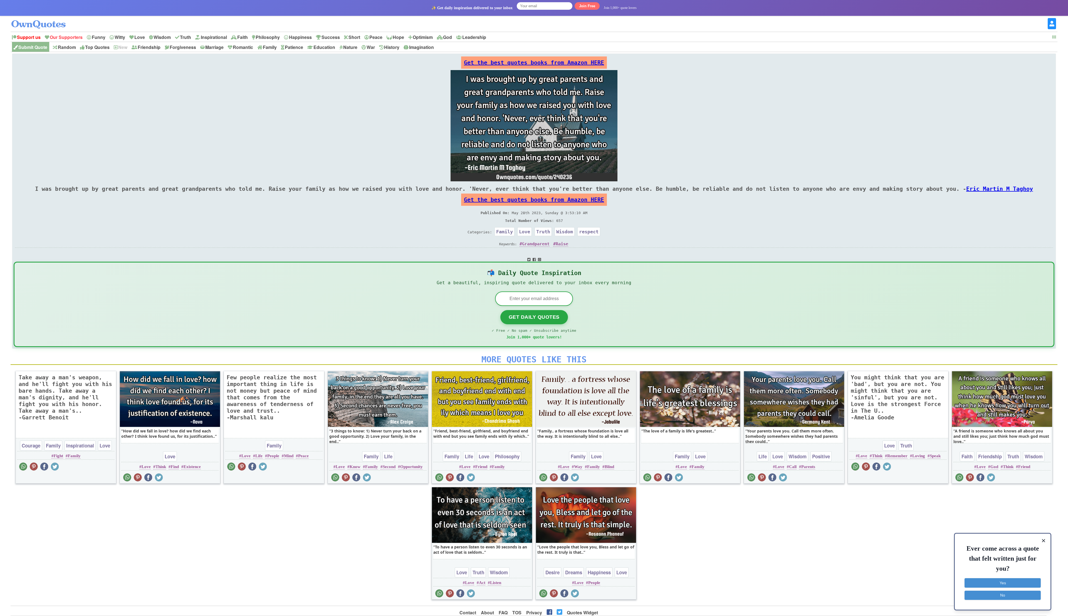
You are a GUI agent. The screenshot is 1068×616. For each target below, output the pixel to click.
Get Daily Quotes (534, 317)
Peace (375, 37)
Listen (495, 582)
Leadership (474, 37)
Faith (242, 37)
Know (355, 466)
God (447, 37)
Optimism (423, 37)
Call (793, 466)
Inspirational (214, 37)
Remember (897, 456)
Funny (98, 37)
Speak (935, 456)
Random (67, 47)
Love (139, 37)
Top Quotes (97, 47)
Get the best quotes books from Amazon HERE (534, 62)
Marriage (214, 47)
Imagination (421, 47)
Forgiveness (183, 47)
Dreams (573, 572)
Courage (31, 445)
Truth (185, 37)
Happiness (300, 37)
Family (270, 47)
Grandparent (536, 243)
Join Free (587, 6)
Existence (192, 466)
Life (259, 456)
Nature (350, 47)
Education (324, 47)
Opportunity (411, 466)
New (122, 47)
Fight (58, 456)
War (371, 47)
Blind (609, 466)
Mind (288, 456)
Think (160, 466)
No (1002, 595)
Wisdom (162, 37)
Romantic (243, 47)
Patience (294, 47)
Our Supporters (66, 37)
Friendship (149, 47)
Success (331, 37)
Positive (821, 456)
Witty (120, 37)
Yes (1003, 583)
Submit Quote (32, 47)
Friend (481, 466)
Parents (808, 466)
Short (354, 37)
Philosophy (268, 37)
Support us (29, 37)
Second (389, 466)
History (391, 47)
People (273, 456)
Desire (552, 572)
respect (589, 231)
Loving (918, 456)
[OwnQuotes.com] (42, 19)
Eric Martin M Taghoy (999, 188)
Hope (398, 37)
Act (482, 582)
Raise (562, 243)
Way (578, 466)
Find (175, 466)
